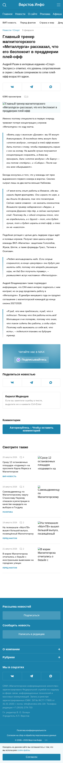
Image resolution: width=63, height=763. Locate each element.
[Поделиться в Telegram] (31, 87)
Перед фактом (28, 22)
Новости (20, 14)
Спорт (16, 30)
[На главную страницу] (31, 5)
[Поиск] (4, 5)
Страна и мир (47, 22)
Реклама (45, 14)
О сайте (32, 14)
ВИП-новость (9, 22)
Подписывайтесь (34, 359)
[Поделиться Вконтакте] (12, 87)
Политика (8, 512)
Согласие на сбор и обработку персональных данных (31, 735)
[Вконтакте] (12, 676)
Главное (8, 14)
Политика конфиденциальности (31, 730)
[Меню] (58, 5)
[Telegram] (31, 676)
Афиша (57, 14)
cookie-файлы (23, 750)
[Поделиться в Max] (50, 87)
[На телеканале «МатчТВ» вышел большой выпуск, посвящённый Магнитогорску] (49, 530)
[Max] (50, 676)
